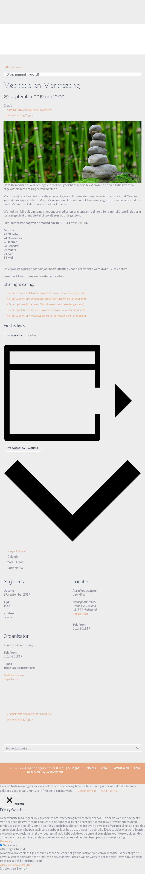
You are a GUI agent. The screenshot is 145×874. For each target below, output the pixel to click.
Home (91, 768)
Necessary (10, 845)
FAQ (137, 768)
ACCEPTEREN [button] (109, 790)
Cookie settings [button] (87, 790)
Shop (105, 768)
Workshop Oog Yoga (20, 115)
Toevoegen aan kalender (23, 448)
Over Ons (121, 768)
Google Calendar (17, 551)
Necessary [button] (6, 841)
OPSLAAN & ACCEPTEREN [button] (16, 864)
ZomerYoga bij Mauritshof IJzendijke (29, 109)
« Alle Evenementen (15, 67)
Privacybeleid (18, 768)
